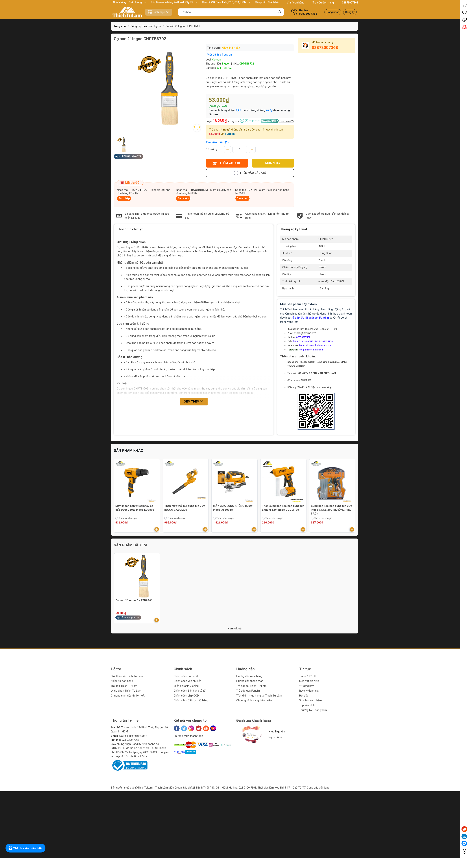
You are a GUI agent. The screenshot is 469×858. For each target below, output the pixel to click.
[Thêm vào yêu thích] (197, 128)
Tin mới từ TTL (308, 676)
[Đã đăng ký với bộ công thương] (129, 765)
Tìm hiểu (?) (286, 121)
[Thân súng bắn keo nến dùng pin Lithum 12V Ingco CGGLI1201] (234, 481)
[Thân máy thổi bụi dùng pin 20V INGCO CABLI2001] (136, 481)
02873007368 (350, 2)
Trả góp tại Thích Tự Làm (251, 686)
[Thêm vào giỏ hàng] (156, 529)
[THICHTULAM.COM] (127, 12)
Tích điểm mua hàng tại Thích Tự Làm (259, 695)
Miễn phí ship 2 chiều (186, 686)
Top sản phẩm (307, 705)
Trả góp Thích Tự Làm (124, 686)
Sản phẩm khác (128, 450)
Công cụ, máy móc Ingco (145, 26)
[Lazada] (213, 728)
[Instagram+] (191, 728)
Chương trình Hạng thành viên (254, 700)
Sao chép (124, 198)
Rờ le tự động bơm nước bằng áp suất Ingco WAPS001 (331, 507)
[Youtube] (199, 728)
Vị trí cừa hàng (295, 2)
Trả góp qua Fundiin (248, 690)
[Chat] (464, 829)
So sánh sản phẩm (310, 700)
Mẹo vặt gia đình (309, 681)
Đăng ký (350, 12)
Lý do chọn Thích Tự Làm (126, 690)
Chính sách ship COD (186, 695)
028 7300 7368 (130, 739)
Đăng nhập (332, 12)
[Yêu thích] (464, 12)
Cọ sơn (216, 59)
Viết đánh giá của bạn (220, 54)
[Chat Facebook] (464, 843)
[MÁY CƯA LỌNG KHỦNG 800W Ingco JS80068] (185, 481)
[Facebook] (177, 728)
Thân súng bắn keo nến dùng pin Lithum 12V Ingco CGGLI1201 (234, 507)
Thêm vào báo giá (253, 172)
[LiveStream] (464, 27)
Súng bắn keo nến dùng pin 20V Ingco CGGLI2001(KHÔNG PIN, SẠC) (282, 509)
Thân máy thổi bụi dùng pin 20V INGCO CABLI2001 (135, 507)
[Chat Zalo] (464, 836)
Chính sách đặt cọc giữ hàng (191, 700)
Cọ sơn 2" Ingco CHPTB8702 (134, 600)
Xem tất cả (234, 628)
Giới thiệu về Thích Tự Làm (127, 676)
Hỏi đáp (304, 695)
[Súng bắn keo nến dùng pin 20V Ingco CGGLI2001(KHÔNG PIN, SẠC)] (283, 481)
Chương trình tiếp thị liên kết (128, 695)
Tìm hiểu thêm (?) (217, 142)
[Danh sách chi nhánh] (464, 851)
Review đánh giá (309, 690)
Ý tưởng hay (306, 686)
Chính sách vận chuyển (187, 681)
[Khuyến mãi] (464, 19)
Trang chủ (120, 26)
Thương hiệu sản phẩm (313, 710)
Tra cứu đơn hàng (323, 2)
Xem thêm (192, 401)
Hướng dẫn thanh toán (249, 681)
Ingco (225, 63)
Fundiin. (230, 133)
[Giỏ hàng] (464, 5)
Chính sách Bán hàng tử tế (189, 690)
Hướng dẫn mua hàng (249, 676)
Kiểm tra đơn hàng (122, 681)
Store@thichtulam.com (133, 735)
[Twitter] (184, 728)
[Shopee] (206, 728)
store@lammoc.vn (305, 333)
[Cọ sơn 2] (136, 576)
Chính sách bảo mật (186, 676)
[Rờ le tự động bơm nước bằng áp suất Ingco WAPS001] (332, 481)
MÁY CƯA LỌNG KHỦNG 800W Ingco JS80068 (184, 507)
